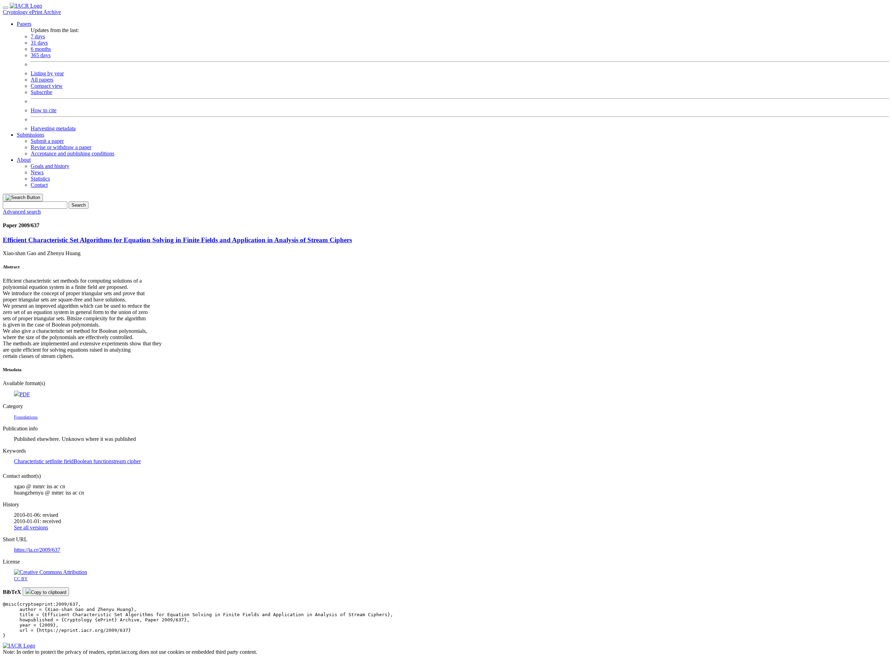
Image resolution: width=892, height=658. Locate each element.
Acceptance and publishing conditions (72, 153)
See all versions (31, 527)
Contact (39, 185)
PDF (25, 394)
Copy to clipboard (48, 592)
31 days (39, 43)
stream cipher (126, 461)
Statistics (40, 179)
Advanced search (22, 212)
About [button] (24, 160)
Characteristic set (32, 461)
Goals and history (50, 166)
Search (78, 205)
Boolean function (93, 461)
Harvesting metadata (53, 128)
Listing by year (47, 73)
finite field (62, 461)
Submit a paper (47, 141)
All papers (42, 80)
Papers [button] (24, 24)
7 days (38, 36)
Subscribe (41, 92)
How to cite (43, 110)
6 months (41, 49)
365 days (41, 55)
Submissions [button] (30, 135)
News (37, 172)
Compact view (47, 86)
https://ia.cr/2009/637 (37, 550)
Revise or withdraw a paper (61, 147)
